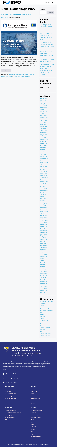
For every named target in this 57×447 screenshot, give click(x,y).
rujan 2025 (43, 119)
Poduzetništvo (9, 76)
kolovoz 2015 (43, 290)
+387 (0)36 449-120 (12, 378)
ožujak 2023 (43, 175)
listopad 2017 (43, 256)
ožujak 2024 (43, 153)
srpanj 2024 (43, 145)
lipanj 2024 (43, 147)
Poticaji (15, 76)
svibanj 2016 (43, 281)
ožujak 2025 (43, 130)
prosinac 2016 (44, 273)
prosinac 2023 (44, 158)
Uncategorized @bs (45, 333)
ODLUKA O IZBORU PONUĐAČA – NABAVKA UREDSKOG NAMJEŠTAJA (47, 44)
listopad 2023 (44, 162)
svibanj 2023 (43, 172)
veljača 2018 (43, 251)
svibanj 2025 (43, 126)
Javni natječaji (8, 415)
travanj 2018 (43, 247)
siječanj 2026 (43, 111)
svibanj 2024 (43, 149)
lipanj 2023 (43, 170)
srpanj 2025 (43, 122)
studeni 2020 (43, 209)
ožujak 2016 (43, 285)
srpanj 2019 (43, 228)
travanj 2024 (43, 151)
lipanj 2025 (43, 124)
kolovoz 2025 (43, 121)
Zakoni (6, 419)
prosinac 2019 (44, 221)
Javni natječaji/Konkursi (46, 310)
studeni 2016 (43, 275)
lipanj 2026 (43, 102)
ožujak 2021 (43, 205)
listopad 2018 (43, 236)
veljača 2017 (43, 271)
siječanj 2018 (43, 253)
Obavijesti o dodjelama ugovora (13, 412)
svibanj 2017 (43, 266)
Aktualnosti (23, 74)
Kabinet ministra (9, 389)
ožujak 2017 (43, 270)
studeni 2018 (43, 234)
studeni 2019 (43, 222)
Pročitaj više (7, 70)
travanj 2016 (43, 283)
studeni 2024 (43, 138)
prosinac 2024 (44, 136)
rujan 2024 (43, 141)
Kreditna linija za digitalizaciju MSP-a (16, 14)
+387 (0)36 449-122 (12, 382)
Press (18, 76)
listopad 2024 (44, 139)
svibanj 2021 (43, 202)
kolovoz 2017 (43, 260)
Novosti (3, 76)
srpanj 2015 (43, 292)
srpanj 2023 (43, 168)
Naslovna (32, 74)
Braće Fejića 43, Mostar (12, 374)
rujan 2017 (43, 258)
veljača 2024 (43, 155)
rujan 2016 (43, 277)
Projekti (42, 326)
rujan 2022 (43, 183)
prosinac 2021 (44, 190)
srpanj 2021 (43, 198)
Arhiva (42, 305)
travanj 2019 (43, 232)
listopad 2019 (43, 224)
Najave (42, 314)
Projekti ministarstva (25, 76)
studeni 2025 (43, 115)
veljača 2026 (43, 109)
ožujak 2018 (43, 249)
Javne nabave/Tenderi (46, 309)
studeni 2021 (43, 192)
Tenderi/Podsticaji (35, 398)
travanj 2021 (43, 204)
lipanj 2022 (43, 187)
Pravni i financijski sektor (11, 398)
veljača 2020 (43, 217)
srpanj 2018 (43, 241)
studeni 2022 (43, 179)
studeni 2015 (43, 288)
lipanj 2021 (43, 200)
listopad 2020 (44, 211)
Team (41, 331)
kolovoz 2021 (43, 196)
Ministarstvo (34, 391)
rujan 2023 (43, 164)
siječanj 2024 (43, 156)
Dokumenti (43, 307)
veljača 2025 (43, 132)
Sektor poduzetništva (10, 393)
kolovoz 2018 (43, 239)
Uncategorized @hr (45, 335)
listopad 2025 (44, 117)
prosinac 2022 (44, 177)
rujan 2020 (43, 213)
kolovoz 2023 (43, 166)
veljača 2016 (43, 287)
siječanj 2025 (43, 134)
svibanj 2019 (43, 230)
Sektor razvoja (8, 396)
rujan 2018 (43, 238)
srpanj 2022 (43, 185)
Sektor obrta (8, 391)
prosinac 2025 (44, 113)
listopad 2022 (44, 181)
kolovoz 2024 (43, 143)
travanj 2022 (43, 188)
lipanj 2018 (43, 243)
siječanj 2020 (43, 219)
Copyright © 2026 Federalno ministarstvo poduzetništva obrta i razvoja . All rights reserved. (28, 444)
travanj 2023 (43, 173)
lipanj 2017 (43, 264)
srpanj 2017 (43, 262)
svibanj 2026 (43, 104)
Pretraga (42, 9)
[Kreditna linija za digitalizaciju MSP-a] (19, 37)
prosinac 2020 (44, 207)
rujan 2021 (43, 194)
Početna (33, 389)
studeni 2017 (43, 255)
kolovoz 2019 (43, 226)
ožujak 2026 (43, 107)
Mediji (27, 74)
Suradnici (42, 329)
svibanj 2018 (43, 245)
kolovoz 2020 (43, 215)
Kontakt (32, 403)
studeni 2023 (43, 160)
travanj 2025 (43, 128)
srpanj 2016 (43, 279)
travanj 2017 (43, 268)
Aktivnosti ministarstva (14, 74)
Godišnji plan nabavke (10, 410)
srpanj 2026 (43, 100)
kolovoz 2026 (43, 98)
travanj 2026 (43, 105)
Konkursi (33, 396)
